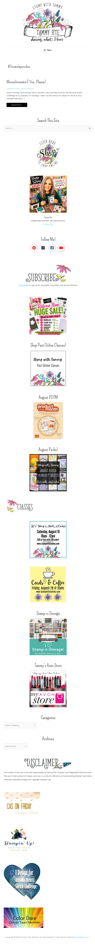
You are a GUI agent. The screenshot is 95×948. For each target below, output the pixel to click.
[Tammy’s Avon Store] (48, 688)
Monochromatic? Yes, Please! (26, 81)
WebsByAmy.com (82, 937)
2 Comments (11, 89)
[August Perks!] (48, 472)
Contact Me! (48, 224)
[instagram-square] (43, 248)
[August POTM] (48, 420)
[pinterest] (34, 248)
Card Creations (21, 89)
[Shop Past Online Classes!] (48, 368)
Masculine (30, 89)
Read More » (18, 105)
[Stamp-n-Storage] (48, 636)
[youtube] (61, 248)
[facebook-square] (52, 248)
